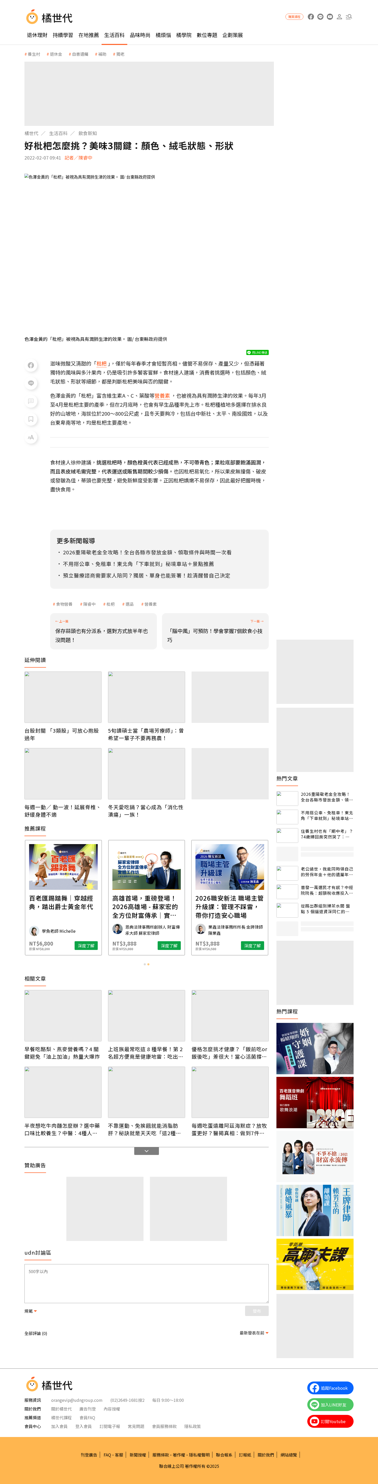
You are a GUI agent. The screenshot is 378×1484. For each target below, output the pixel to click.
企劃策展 (232, 35)
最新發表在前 (252, 1333)
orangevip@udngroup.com (77, 1400)
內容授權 (112, 1409)
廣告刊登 (87, 1409)
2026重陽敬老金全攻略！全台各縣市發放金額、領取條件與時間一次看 (327, 797)
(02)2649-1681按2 (127, 1400)
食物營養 (64, 604)
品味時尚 (140, 35)
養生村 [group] (34, 54)
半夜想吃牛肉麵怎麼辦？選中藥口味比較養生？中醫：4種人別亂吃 (62, 1129)
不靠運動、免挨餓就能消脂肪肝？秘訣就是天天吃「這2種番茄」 (144, 1129)
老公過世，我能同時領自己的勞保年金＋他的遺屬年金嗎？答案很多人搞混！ (327, 872)
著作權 (179, 1455)
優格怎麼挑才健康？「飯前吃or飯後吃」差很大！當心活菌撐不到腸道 (229, 1052)
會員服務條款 (164, 1426)
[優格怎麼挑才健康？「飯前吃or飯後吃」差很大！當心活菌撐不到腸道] (230, 1015)
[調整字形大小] (30, 437)
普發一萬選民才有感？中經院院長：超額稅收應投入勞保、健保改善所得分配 (327, 890)
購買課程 (294, 16)
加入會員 (59, 1426)
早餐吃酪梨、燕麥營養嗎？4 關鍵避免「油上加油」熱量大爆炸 (62, 1052)
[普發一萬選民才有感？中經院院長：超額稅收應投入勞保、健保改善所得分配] (287, 891)
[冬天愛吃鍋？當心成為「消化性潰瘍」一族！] (146, 773)
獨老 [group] (120, 54)
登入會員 (83, 1426)
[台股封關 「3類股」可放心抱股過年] (63, 697)
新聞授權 (138, 1455)
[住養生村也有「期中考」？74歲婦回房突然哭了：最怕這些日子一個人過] (287, 835)
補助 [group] (102, 54)
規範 (28, 1311)
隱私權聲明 (199, 1455)
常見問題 (136, 1426)
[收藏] (30, 419)
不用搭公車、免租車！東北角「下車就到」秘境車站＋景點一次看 (327, 815)
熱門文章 (287, 778)
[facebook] (311, 17)
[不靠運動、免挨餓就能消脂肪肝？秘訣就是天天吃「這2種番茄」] (146, 1092)
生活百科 (114, 35)
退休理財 (37, 35)
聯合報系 (224, 1455)
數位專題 (207, 35)
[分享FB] (30, 365)
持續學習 (63, 35)
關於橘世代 (61, 1409)
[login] (339, 17)
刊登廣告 (89, 1455)
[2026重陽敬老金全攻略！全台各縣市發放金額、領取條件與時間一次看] (287, 798)
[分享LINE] (30, 383)
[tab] (145, 964)
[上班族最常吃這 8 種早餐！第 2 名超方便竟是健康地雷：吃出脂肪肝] (146, 1015)
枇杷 (110, 604)
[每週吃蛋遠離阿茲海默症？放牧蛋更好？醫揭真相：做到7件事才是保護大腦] (230, 1092)
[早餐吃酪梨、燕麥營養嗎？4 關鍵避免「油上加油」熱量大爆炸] (63, 1015)
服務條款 (160, 1455)
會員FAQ (87, 1417)
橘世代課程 (61, 1417)
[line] (320, 17)
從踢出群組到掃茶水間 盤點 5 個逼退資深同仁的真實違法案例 (325, 908)
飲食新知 (87, 133)
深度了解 (86, 945)
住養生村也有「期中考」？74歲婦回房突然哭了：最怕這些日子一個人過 (327, 834)
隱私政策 (192, 1426)
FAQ (107, 1455)
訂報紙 (245, 1455)
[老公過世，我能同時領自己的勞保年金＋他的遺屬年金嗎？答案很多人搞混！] (287, 873)
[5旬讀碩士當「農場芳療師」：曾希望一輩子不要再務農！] (146, 697)
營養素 (151, 604)
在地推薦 (88, 35)
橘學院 (184, 35)
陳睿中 (89, 604)
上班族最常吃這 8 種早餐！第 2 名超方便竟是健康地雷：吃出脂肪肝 (146, 1052)
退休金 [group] (56, 54)
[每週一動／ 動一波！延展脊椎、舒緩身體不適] (63, 773)
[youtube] (330, 17)
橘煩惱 (163, 35)
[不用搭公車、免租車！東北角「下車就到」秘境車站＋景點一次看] (287, 817)
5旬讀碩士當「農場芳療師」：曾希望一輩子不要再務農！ (146, 734)
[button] (349, 17)
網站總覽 (289, 1455)
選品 (129, 604)
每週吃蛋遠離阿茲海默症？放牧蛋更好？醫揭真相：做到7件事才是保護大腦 (229, 1129)
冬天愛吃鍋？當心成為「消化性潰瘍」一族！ (146, 810)
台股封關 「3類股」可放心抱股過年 (61, 734)
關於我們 (266, 1455)
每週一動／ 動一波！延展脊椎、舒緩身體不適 (62, 810)
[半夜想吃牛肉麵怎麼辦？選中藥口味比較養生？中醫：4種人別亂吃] (63, 1092)
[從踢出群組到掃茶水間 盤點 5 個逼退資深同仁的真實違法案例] (287, 910)
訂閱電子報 (110, 1426)
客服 (119, 1455)
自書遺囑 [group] (80, 54)
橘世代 (31, 133)
